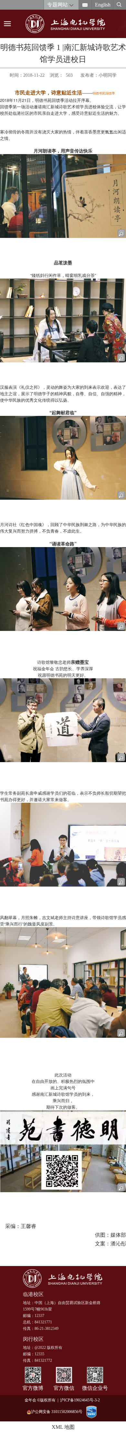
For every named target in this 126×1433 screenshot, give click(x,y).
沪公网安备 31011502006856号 (56, 1411)
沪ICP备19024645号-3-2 (81, 1400)
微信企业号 (95, 1388)
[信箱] (85, 5)
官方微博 (33, 1388)
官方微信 (64, 1388)
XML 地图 (63, 1427)
